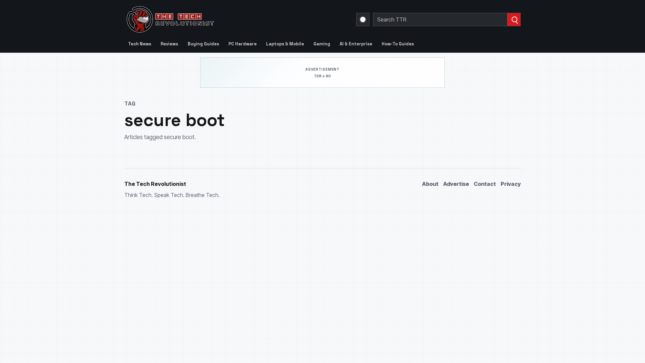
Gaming (321, 44)
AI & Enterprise (356, 44)
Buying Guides (203, 44)
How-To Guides (398, 44)
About (430, 183)
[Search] (513, 19)
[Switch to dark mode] (363, 19)
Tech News (139, 44)
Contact (485, 183)
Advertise (456, 183)
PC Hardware (242, 44)
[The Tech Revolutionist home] (218, 19)
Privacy (511, 183)
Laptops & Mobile (285, 44)
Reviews (169, 44)
